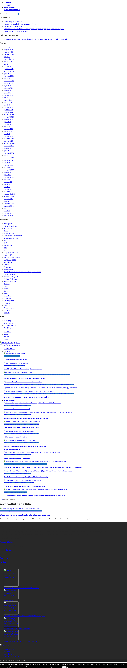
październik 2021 (9, 114)
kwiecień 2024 (9, 59)
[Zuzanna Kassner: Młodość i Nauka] (14, 353)
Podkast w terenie (10, 281)
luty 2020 (7, 163)
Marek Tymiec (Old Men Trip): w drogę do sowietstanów (23, 369)
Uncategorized (9, 301)
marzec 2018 (8, 208)
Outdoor (6, 264)
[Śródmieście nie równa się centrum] (19, 431)
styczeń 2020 (8, 165)
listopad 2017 (8, 216)
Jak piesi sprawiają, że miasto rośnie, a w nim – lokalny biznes (24, 378)
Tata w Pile (7, 298)
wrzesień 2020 (9, 146)
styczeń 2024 (8, 66)
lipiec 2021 (7, 122)
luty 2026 (7, 47)
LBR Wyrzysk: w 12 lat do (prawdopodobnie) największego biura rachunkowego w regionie (34, 495)
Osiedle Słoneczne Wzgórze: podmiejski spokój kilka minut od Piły (26, 418)
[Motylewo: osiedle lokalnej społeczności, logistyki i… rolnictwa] (20, 440)
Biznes (6, 231)
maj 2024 (7, 57)
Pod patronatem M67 (11, 274)
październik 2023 (9, 71)
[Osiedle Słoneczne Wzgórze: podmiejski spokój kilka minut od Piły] (38, 412)
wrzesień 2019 (9, 170)
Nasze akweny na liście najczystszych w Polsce (20, 24)
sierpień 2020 (8, 148)
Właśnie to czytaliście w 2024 (14, 26)
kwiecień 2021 (8, 129)
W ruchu (7, 303)
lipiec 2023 (7, 74)
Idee (5, 248)
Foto (5, 240)
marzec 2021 (8, 131)
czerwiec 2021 (8, 124)
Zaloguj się (7, 321)
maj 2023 (7, 78)
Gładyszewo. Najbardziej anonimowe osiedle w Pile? (21, 427)
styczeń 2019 (8, 189)
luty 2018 (7, 211)
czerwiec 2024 (9, 54)
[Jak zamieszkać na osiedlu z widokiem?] (32, 403)
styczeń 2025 (8, 52)
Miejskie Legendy (10, 260)
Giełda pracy (8, 245)
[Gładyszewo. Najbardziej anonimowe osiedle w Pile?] (22, 421)
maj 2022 (7, 98)
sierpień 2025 (8, 49)
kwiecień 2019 (8, 182)
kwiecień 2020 (9, 158)
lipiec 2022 (7, 93)
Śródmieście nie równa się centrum (16, 437)
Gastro (6, 243)
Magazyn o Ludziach (11, 252)
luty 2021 (7, 134)
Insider (6, 250)
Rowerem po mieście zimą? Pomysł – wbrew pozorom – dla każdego (26, 397)
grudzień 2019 (8, 167)
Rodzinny (7, 291)
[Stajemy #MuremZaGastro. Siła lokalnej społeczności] (20, 509)
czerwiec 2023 (9, 76)
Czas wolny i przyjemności (13, 236)
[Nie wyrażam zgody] (67, 667)
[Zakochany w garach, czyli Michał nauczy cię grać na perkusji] (23, 480)
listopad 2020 (8, 141)
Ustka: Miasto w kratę (62, 39)
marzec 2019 (8, 184)
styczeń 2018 (8, 213)
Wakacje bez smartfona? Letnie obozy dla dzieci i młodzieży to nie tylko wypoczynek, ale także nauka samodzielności (43, 467)
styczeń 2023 (8, 86)
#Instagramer (8, 224)
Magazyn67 (8, 255)
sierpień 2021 (8, 119)
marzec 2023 (8, 83)
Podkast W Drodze (10, 279)
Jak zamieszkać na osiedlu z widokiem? (17, 31)
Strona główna (9, 2)
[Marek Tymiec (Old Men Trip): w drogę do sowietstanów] (17, 363)
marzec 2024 (8, 61)
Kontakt (6, 339)
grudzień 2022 (8, 88)
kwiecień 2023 (9, 81)
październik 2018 (9, 194)
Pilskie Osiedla (8, 269)
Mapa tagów (7, 336)
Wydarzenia (8, 305)
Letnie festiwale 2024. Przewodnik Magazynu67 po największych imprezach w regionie (34, 29)
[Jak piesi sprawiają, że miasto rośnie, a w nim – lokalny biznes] (19, 372)
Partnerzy (7, 267)
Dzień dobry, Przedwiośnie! (13, 21)
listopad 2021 (8, 112)
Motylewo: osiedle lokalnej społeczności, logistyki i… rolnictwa (25, 446)
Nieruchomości (9, 7)
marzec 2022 (8, 102)
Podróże (6, 286)
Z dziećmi (7, 310)
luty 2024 (7, 64)
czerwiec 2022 (9, 95)
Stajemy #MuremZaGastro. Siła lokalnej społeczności (25, 515)
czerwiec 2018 (9, 204)
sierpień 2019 (8, 172)
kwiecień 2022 (9, 100)
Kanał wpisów (8, 323)
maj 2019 (7, 179)
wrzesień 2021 (9, 117)
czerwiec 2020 (9, 153)
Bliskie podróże (9, 233)
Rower (6, 293)
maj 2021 (7, 126)
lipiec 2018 (7, 201)
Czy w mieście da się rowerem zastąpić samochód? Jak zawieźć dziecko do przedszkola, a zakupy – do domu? (40, 388)
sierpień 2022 (8, 90)
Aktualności (8, 228)
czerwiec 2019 (9, 177)
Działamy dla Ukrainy (11, 238)
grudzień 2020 (9, 139)
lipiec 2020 (7, 151)
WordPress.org (9, 328)
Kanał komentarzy (10, 325)
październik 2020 (9, 143)
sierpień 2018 (8, 199)
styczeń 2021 (8, 136)
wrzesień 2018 (9, 196)
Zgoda (64, 667)
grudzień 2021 (8, 110)
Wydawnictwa (9, 308)
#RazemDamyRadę (10, 226)
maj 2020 (7, 155)
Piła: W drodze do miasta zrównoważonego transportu (22, 272)
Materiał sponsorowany (12, 257)
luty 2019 (7, 187)
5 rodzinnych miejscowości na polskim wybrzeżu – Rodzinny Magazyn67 (28, 39)
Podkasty (7, 5)
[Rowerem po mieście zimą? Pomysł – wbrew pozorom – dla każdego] (29, 391)
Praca (6, 289)
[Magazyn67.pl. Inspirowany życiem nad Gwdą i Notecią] (10, 343)
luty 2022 (7, 105)
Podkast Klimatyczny (11, 277)
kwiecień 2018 (9, 206)
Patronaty (6, 334)
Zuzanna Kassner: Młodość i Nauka (15, 359)
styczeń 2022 (8, 107)
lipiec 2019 (7, 175)
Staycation (7, 296)
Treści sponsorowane (12, 10)
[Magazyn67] (5, 645)
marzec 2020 (8, 160)
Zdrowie (6, 313)
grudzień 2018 (8, 191)
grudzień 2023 (8, 69)
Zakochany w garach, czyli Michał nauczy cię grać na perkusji (24, 486)
